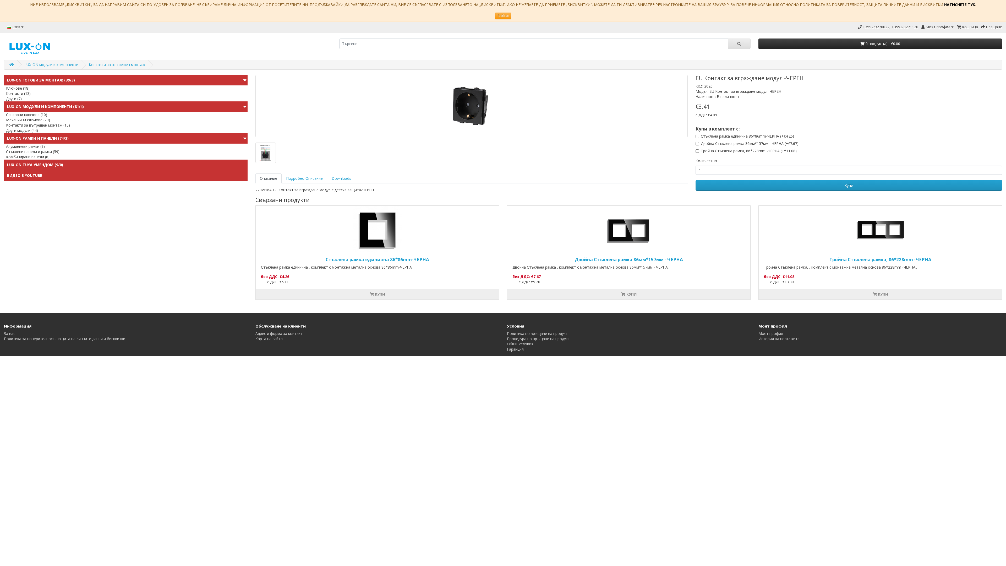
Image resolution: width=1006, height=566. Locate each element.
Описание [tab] (268, 178)
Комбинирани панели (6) (28, 156)
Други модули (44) (22, 130)
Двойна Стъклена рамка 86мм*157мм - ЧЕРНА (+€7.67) (750, 143)
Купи (848, 185)
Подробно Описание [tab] (304, 178)
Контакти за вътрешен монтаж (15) (38, 125)
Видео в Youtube (24, 175)
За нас (9, 333)
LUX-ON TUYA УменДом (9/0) (35, 164)
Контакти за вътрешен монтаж (117, 64)
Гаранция (515, 349)
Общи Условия (520, 343)
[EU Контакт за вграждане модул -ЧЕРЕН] (471, 106)
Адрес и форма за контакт (279, 333)
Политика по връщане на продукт (537, 333)
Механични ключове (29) (28, 119)
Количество (706, 160)
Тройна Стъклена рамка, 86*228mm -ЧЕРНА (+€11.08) (749, 150)
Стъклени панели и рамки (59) (32, 151)
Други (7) (14, 98)
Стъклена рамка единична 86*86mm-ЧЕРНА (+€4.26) (747, 136)
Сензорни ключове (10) (26, 114)
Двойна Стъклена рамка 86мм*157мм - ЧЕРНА (629, 260)
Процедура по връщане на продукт (538, 338)
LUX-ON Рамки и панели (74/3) (38, 138)
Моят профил (770, 333)
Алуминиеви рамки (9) (25, 146)
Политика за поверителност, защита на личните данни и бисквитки (64, 338)
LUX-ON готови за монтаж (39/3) (41, 80)
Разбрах (503, 16)
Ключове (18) (18, 88)
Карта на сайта (269, 338)
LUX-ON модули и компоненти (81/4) (45, 106)
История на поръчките (779, 338)
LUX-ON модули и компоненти (51, 64)
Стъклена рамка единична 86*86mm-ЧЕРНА (377, 260)
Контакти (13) (18, 93)
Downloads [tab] (341, 178)
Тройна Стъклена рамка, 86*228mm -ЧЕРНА (880, 260)
